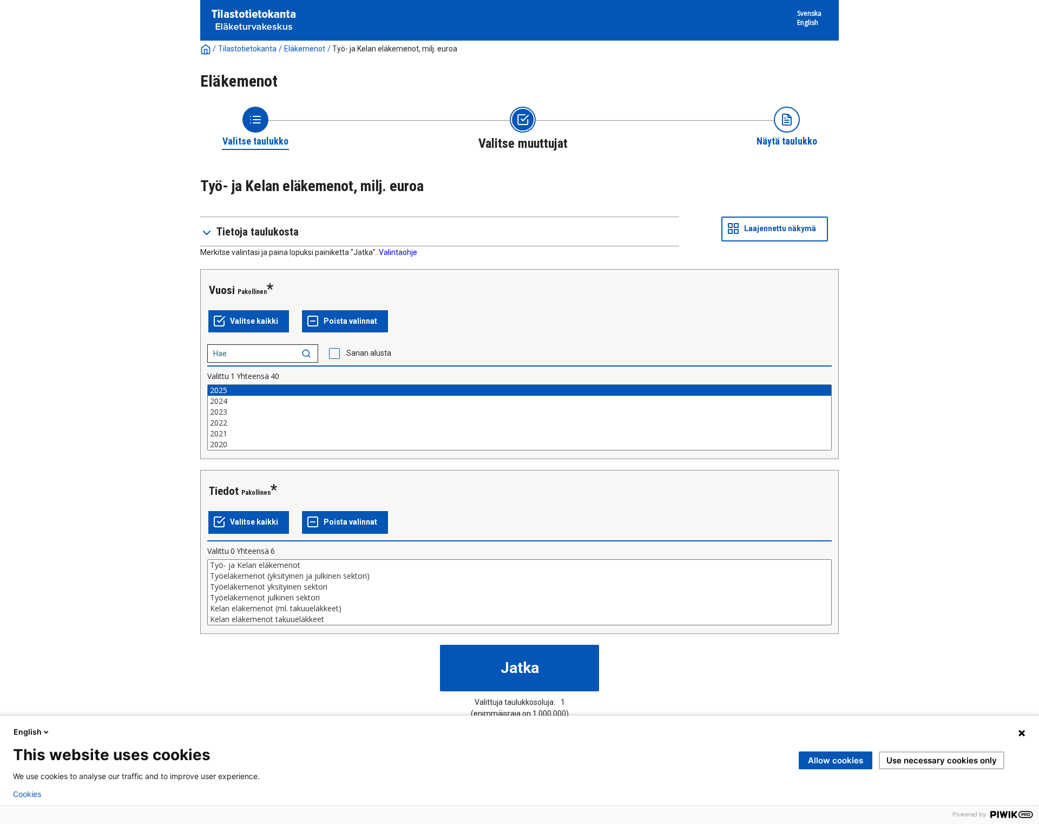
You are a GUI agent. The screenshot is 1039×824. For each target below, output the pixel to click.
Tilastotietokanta (247, 48)
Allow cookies (835, 760)
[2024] (519, 401)
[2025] (519, 390)
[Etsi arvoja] (306, 353)
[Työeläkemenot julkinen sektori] (519, 597)
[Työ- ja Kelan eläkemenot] (519, 565)
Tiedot (224, 491)
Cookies (27, 794)
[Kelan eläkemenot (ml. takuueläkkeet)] (519, 608)
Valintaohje (398, 252)
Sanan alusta (368, 353)
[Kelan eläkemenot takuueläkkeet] (519, 619)
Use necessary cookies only (941, 760)
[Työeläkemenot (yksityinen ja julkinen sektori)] (519, 576)
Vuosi (222, 290)
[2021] (519, 433)
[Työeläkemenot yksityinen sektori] (519, 586)
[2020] (519, 444)
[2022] (519, 422)
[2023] (519, 412)
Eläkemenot (304, 48)
